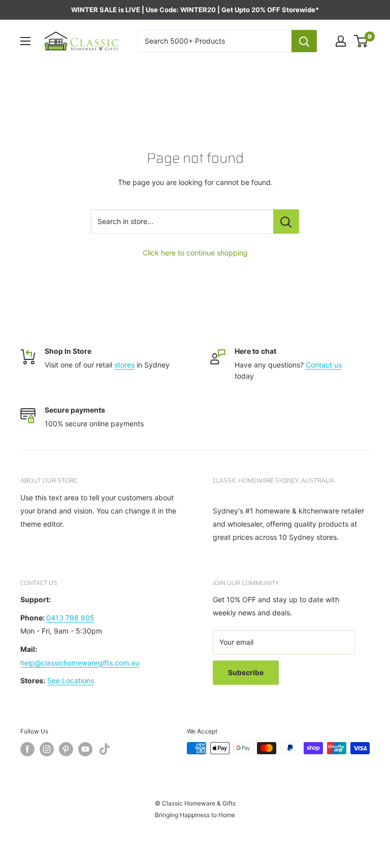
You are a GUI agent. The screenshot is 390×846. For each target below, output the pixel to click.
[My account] (341, 41)
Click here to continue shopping (195, 252)
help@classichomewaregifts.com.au (79, 662)
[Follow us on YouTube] (85, 749)
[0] (361, 41)
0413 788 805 (70, 617)
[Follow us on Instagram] (47, 749)
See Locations (70, 680)
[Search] (304, 41)
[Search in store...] (286, 221)
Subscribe (246, 672)
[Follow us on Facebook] (27, 749)
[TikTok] (105, 751)
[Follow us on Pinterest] (66, 749)
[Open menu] (25, 41)
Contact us (324, 364)
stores (124, 364)
